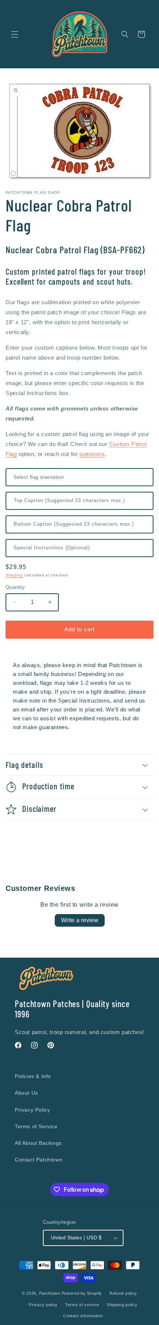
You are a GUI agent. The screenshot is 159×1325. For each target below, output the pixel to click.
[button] (15, 34)
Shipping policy (122, 1304)
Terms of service (82, 1304)
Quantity (15, 587)
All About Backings (38, 1143)
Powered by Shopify (82, 1293)
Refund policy (123, 1293)
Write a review (79, 920)
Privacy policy (43, 1304)
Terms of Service (36, 1126)
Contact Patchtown (38, 1160)
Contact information (83, 1316)
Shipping (14, 575)
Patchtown (49, 1293)
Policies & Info (33, 1076)
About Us (26, 1093)
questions (92, 454)
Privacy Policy (32, 1110)
